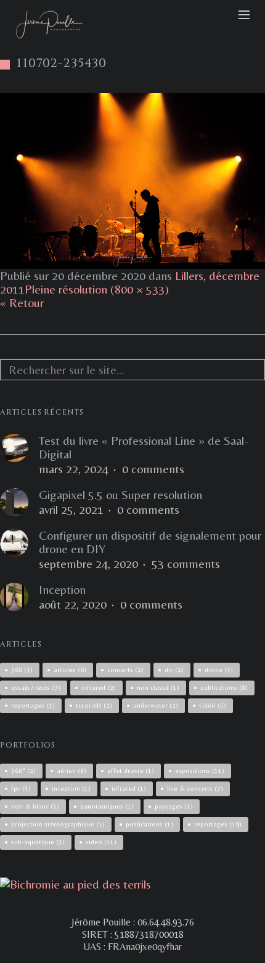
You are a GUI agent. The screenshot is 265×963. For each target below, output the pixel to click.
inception (71, 788)
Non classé (158, 687)
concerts (125, 669)
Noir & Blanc (35, 806)
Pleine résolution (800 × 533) (97, 289)
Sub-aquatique (38, 841)
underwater (155, 705)
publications (224, 687)
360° (23, 770)
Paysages (174, 806)
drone (219, 669)
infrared (98, 687)
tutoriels (94, 705)
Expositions (199, 770)
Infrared (129, 788)
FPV (21, 788)
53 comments (186, 563)
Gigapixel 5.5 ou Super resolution (120, 494)
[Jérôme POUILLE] (75, 884)
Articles (70, 669)
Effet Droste (130, 770)
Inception (62, 589)
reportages (33, 705)
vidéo (212, 705)
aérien (71, 770)
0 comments (153, 469)
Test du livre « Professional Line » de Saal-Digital (143, 447)
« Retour (22, 302)
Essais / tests (35, 687)
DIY (174, 669)
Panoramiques (107, 806)
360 (22, 669)
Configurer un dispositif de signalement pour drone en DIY (150, 542)
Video (101, 841)
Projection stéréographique (58, 824)
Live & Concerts (195, 788)
